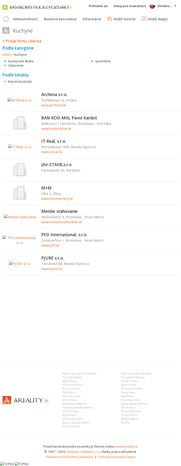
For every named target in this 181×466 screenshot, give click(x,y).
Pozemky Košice (72, 418)
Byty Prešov (128, 407)
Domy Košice (129, 415)
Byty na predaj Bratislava (136, 373)
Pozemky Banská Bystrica (77, 407)
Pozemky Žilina (130, 400)
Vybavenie (16, 65)
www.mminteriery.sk (57, 198)
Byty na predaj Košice (75, 422)
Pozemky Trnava (72, 384)
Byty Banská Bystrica (74, 403)
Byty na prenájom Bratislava (79, 373)
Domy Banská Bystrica (134, 403)
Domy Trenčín (71, 388)
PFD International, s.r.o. (64, 234)
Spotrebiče (103, 61)
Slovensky (165, 6)
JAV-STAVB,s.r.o (56, 164)
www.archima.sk (53, 105)
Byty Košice (69, 415)
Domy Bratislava (72, 377)
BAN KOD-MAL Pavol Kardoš (69, 117)
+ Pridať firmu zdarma (21, 41)
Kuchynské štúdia (20, 61)
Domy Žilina (69, 400)
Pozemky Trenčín (131, 388)
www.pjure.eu (51, 268)
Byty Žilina (127, 396)
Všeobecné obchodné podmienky (69, 457)
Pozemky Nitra (71, 396)
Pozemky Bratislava (133, 377)
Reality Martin (129, 418)
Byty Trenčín (128, 384)
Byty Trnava (69, 381)
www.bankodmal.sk (56, 128)
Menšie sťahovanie (59, 211)
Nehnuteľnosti (25, 19)
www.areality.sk (126, 446)
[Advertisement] (90, 325)
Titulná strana (5, 18)
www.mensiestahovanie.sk (61, 221)
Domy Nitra (128, 392)
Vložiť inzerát (124, 19)
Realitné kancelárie (60, 19)
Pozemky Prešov (131, 411)
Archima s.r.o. (54, 94)
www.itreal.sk (51, 151)
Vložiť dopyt (158, 19)
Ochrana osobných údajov (117, 457)
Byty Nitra (68, 392)
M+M (46, 187)
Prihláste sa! (98, 6)
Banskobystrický (20, 81)
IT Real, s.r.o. (53, 141)
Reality (125, 422)
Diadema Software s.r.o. (83, 451)
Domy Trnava (129, 381)
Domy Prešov (70, 411)
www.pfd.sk (50, 245)
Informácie (92, 19)
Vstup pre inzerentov (130, 6)
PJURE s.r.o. (52, 257)
